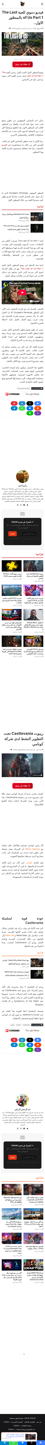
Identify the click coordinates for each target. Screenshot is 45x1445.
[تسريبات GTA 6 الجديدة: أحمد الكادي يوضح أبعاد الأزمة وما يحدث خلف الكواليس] (33, 641)
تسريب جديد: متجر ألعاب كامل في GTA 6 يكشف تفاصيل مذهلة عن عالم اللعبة (33, 600)
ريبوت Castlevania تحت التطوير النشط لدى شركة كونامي (34, 576)
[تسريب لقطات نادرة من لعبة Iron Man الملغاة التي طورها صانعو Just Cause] (12, 641)
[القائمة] (42, 4)
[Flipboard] (12, 394)
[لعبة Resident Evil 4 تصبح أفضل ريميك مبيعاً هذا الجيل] (37, 216)
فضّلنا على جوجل (21, 64)
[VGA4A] (22, 4)
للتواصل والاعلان (29, 1422)
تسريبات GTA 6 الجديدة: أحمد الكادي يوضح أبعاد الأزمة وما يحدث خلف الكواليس (33, 651)
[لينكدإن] (22, 403)
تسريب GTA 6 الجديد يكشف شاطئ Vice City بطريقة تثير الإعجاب (12, 600)
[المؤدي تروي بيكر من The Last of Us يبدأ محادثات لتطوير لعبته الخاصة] (37, 228)
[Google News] (32, 394)
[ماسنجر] (29, 408)
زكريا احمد (22, 485)
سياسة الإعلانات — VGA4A (22, 1426)
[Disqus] (22, 693)
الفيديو (4, 145)
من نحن (38, 1422)
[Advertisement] (22, 100)
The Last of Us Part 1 (32, 268)
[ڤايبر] (37, 413)
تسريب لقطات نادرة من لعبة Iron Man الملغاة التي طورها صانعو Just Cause (12, 651)
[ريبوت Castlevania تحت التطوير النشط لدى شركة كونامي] (33, 566)
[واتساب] (22, 408)
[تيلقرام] (14, 408)
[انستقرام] (17, 505)
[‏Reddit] (37, 408)
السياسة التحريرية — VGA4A (13, 1422)
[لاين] (29, 413)
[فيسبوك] (37, 403)
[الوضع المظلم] (3, 4)
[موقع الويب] (27, 505)
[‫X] (29, 403)
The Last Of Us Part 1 (23, 388)
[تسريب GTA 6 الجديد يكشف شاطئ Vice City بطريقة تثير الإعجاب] (12, 590)
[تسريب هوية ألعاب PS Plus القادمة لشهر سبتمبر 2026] (12, 566)
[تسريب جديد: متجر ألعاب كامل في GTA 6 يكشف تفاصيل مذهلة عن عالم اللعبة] (33, 590)
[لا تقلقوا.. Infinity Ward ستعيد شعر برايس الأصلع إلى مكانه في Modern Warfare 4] (33, 614)
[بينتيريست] (14, 403)
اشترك (12, 534)
